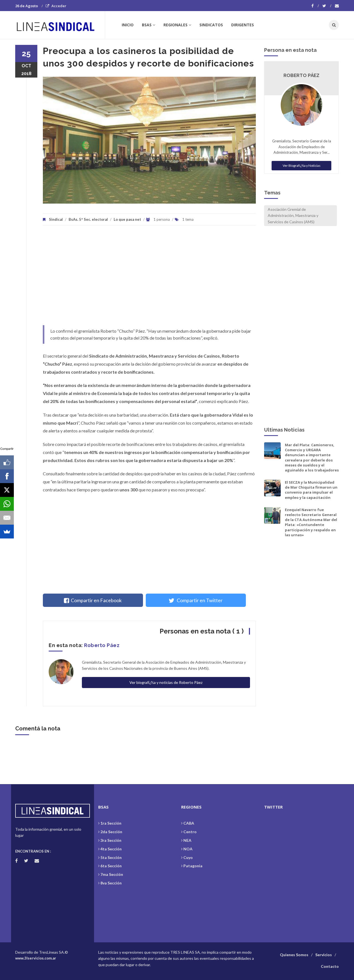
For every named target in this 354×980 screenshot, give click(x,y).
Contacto (330, 966)
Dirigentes (242, 24)
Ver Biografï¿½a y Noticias (302, 165)
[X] (7, 490)
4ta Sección (111, 848)
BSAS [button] (147, 24)
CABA (188, 823)
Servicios (323, 954)
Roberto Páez (101, 645)
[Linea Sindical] (60, 25)
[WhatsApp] (7, 504)
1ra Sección (110, 823)
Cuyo (188, 857)
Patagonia (192, 865)
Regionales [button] (175, 24)
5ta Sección (111, 857)
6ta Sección (111, 865)
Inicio (128, 24)
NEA (187, 840)
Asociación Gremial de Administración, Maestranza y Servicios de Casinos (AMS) (293, 215)
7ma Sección (111, 874)
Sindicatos (211, 24)
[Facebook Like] (7, 462)
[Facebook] (315, 6)
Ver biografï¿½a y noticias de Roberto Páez (165, 682)
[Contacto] (337, 6)
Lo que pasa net (127, 219)
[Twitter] (326, 6)
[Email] (7, 518)
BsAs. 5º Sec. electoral (88, 219)
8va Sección (111, 883)
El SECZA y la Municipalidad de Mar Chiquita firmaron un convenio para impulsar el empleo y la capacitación (311, 490)
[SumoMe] (7, 531)
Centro (190, 831)
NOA (187, 848)
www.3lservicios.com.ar (35, 958)
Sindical (56, 219)
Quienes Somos (294, 954)
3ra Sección (110, 840)
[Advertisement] (149, 278)
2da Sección (111, 831)
